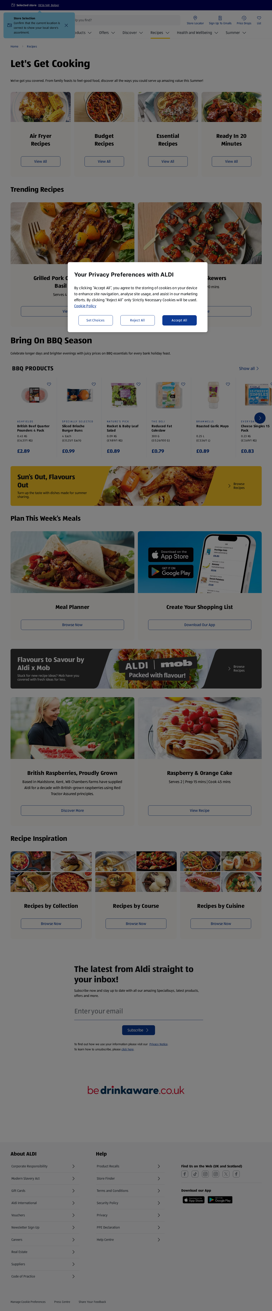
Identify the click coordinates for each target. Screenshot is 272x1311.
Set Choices (95, 320)
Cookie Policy (85, 306)
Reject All (137, 320)
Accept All (179, 320)
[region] (137, 297)
